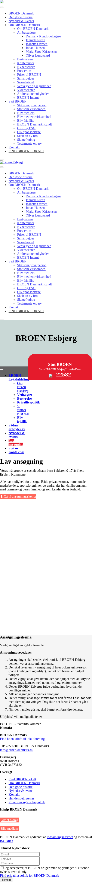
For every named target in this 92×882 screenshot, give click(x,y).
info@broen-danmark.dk (16, 750)
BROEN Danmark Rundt (34, 124)
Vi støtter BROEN (23, 410)
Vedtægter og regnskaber (34, 86)
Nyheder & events (17, 435)
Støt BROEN (18, 101)
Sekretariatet (25, 82)
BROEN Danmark (21, 13)
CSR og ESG (26, 128)
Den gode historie (21, 17)
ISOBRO (6, 841)
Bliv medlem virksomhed (34, 116)
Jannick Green (35, 40)
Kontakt (14, 147)
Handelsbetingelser (21, 798)
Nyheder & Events (21, 21)
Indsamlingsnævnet (60, 837)
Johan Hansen (35, 48)
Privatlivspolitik (28, 402)
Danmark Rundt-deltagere (43, 36)
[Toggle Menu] (1, 7)
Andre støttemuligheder (33, 93)
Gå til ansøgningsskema (19, 496)
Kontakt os (16, 452)
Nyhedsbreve (26, 67)
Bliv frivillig (25, 120)
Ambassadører (27, 32)
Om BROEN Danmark (24, 25)
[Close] (1, 159)
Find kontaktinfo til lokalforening (22, 739)
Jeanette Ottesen (36, 44)
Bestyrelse (24, 398)
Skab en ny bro (27, 136)
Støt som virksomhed (31, 109)
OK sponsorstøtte (29, 132)
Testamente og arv (29, 143)
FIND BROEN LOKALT (26, 151)
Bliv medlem (25, 113)
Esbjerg (46, 338)
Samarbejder (25, 78)
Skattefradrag (26, 139)
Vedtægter (24, 394)
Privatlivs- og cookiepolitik (27, 802)
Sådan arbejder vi (17, 427)
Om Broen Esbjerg (22, 387)
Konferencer (25, 63)
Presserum (24, 71)
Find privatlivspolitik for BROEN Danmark (29, 875)
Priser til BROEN (29, 74)
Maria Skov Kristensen (41, 51)
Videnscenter (26, 90)
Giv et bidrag (9, 820)
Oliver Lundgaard (38, 55)
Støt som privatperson (31, 105)
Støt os (13, 448)
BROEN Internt (28, 97)
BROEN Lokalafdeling (19, 377)
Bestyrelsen (25, 59)
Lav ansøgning (16, 442)
